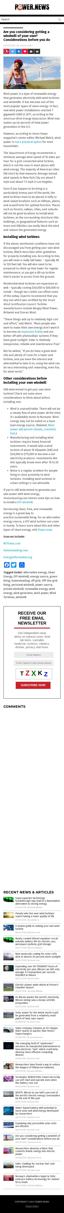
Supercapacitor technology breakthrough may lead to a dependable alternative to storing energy (37, 901)
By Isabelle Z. (33, 920)
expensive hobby (32, 331)
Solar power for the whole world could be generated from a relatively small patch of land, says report (36, 1015)
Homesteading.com (15, 550)
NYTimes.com (11, 543)
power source (43, 584)
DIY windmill (25, 502)
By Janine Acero (34, 1142)
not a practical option (28, 142)
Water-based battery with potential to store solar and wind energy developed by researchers (37, 1110)
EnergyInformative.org (17, 557)
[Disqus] (32, 754)
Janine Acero (26, 45)
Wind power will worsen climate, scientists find (33, 429)
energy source (39, 576)
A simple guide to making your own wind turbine (37, 927)
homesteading (20, 580)
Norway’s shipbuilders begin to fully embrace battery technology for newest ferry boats (37, 1179)
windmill (21, 597)
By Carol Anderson (35, 1037)
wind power (41, 593)
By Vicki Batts (33, 978)
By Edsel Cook (34, 932)
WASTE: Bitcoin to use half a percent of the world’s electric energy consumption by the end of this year (37, 1095)
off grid (35, 580)
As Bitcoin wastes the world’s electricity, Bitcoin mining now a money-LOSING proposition (37, 1000)
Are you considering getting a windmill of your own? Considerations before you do (37, 1137)
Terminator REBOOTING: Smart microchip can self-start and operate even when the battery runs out (37, 1080)
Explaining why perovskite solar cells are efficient (35, 1125)
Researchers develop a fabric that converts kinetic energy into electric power (35, 1151)
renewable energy (36, 589)
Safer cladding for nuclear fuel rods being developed (35, 1165)
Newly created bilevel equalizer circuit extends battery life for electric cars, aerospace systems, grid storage (36, 941)
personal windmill (22, 584)
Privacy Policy (32, 1206)
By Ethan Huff (33, 1007)
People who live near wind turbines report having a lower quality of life (34, 915)
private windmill (13, 589)
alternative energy (35, 572)
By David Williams (35, 907)
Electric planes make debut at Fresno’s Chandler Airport (36, 986)
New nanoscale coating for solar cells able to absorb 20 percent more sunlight (37, 955)
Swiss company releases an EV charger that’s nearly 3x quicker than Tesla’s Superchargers (36, 1031)
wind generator (23, 593)
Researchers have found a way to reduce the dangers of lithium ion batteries (37, 1066)
